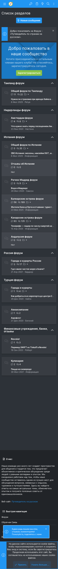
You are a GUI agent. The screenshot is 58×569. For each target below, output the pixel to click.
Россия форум (13, 253)
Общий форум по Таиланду (27, 90)
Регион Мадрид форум (24, 179)
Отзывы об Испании (22, 163)
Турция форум (13, 279)
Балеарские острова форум (27, 198)
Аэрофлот (16, 318)
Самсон (30, 191)
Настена (29, 129)
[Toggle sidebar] (53, 4)
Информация (31, 156)
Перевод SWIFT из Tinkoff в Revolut (28, 347)
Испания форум (14, 137)
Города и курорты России (26, 260)
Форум (5, 517)
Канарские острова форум (26, 217)
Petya (27, 102)
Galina (28, 299)
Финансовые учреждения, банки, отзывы (26, 330)
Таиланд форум (14, 83)
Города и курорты (21, 287)
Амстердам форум (22, 117)
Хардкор (29, 272)
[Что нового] (42, 4)
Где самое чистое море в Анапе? (27, 269)
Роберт (28, 350)
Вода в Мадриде (19, 188)
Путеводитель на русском (25, 501)
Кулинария (17, 360)
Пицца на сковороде (21, 369)
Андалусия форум (21, 236)
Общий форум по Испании (26, 144)
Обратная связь (9, 522)
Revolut (15, 339)
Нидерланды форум (17, 110)
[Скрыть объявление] (53, 31)
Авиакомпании (19, 309)
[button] (5, 4)
